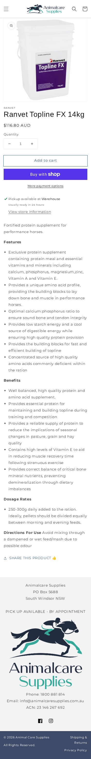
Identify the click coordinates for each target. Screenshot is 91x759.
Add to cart (45, 160)
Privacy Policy (75, 750)
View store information (29, 212)
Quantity (11, 134)
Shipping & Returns (78, 739)
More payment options (46, 186)
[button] (6, 9)
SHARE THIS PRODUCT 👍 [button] (33, 558)
